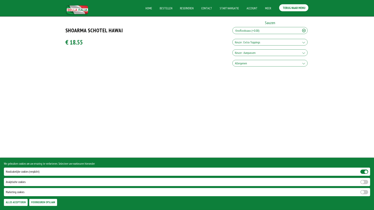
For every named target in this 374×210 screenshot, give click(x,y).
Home (149, 8)
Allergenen (241, 63)
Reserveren (187, 8)
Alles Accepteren (16, 202)
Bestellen (166, 8)
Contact (206, 8)
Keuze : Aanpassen (245, 53)
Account (252, 8)
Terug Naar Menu (293, 8)
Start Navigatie (229, 8)
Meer (268, 8)
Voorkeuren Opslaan (43, 202)
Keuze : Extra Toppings (247, 42)
